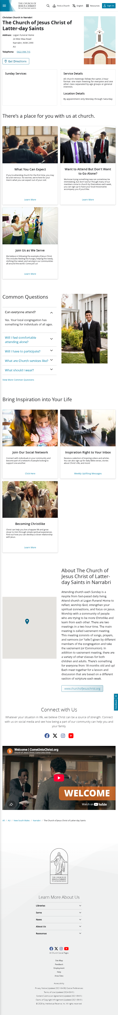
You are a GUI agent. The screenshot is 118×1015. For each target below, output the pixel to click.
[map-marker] (29, 623)
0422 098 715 (23, 51)
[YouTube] (71, 735)
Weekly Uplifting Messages (88, 473)
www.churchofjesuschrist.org (82, 689)
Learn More (30, 199)
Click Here (30, 473)
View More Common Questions (18, 379)
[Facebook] (47, 735)
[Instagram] (63, 735)
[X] (55, 735)
